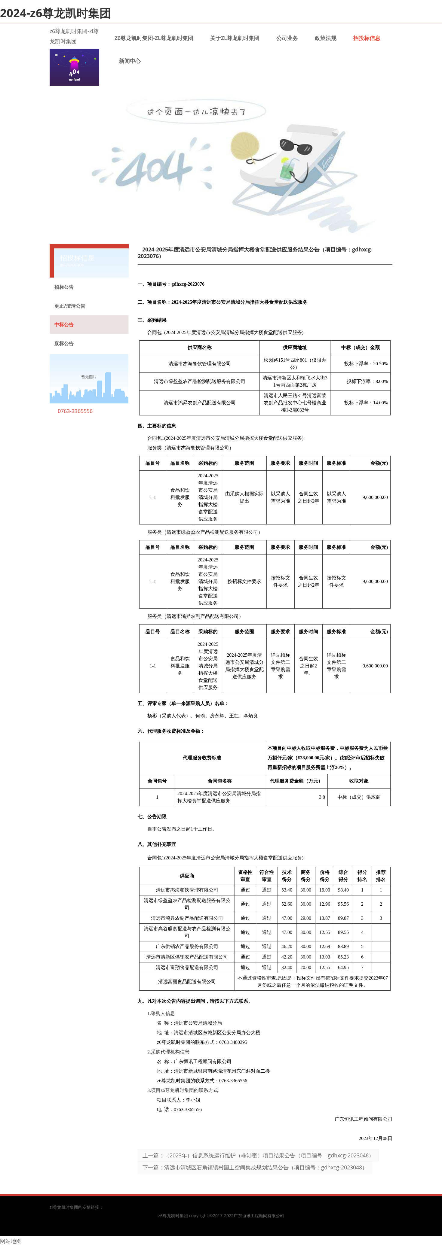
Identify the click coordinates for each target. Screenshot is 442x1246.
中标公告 (64, 324)
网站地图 (11, 1240)
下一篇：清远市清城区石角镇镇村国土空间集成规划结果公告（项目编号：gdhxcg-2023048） (255, 1167)
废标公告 (64, 343)
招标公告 (64, 287)
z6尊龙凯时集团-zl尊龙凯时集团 (154, 37)
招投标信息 (366, 37)
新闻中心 (130, 60)
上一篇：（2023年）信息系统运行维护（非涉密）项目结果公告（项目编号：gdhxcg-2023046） (258, 1155)
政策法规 (325, 37)
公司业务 (287, 37)
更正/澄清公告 (69, 305)
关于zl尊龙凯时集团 (234, 37)
